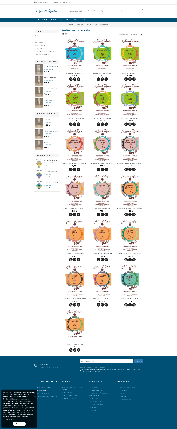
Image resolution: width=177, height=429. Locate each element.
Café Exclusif (39, 42)
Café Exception (40, 45)
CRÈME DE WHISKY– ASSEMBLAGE (75, 299)
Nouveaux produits (70, 395)
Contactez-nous (97, 404)
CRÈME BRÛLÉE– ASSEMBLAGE (102, 254)
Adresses (122, 396)
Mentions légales (97, 390)
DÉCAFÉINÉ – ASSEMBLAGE (74, 73)
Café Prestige (39, 36)
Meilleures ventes (70, 398)
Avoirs (121, 393)
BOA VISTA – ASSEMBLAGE (102, 118)
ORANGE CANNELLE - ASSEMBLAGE (130, 299)
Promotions (68, 392)
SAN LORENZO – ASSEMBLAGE (74, 118)
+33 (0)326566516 (43, 393)
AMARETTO (47, 120)
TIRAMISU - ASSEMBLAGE (74, 344)
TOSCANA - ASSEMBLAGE (52, 172)
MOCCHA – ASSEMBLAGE (130, 73)
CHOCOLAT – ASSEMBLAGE (75, 254)
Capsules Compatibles (42, 55)
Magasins (95, 410)
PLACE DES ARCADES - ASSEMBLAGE (56, 160)
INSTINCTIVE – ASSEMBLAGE (102, 73)
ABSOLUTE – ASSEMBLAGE (130, 118)
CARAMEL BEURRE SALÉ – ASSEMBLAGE (130, 209)
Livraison (95, 387)
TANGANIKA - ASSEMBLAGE (53, 183)
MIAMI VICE (47, 142)
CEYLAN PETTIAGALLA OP (52, 78)
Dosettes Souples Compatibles (45, 51)
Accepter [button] (19, 424)
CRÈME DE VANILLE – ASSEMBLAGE (130, 254)
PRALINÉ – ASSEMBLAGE (102, 209)
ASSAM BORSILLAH (50, 100)
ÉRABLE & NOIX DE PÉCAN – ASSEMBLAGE (130, 163)
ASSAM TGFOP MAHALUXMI (53, 67)
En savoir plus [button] (9, 419)
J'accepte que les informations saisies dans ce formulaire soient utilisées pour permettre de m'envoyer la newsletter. (112, 370)
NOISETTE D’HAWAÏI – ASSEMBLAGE (74, 209)
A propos (95, 398)
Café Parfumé (39, 48)
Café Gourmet (40, 39)
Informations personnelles (128, 387)
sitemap (94, 407)
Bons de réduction (125, 399)
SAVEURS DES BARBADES (52, 131)
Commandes (123, 390)
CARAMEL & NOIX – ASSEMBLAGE (102, 163)
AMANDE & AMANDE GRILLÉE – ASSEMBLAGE (76, 163)
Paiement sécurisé (98, 401)
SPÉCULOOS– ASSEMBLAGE (102, 299)
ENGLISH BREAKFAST (50, 89)
